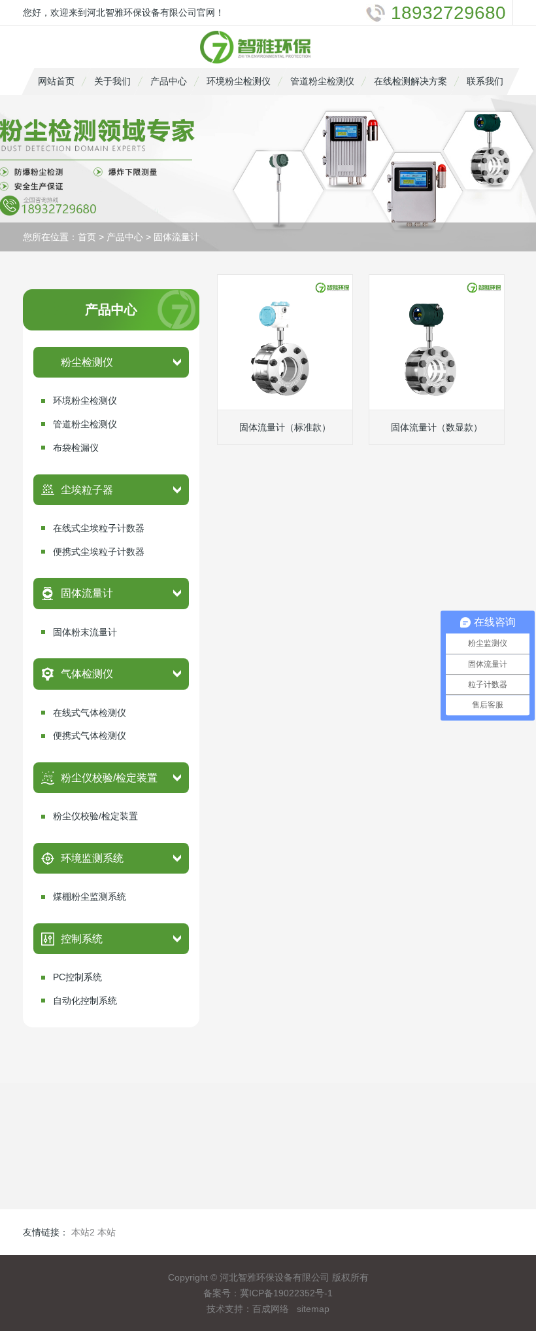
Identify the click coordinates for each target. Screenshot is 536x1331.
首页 (87, 237)
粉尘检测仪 (87, 362)
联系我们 (485, 81)
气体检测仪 (87, 673)
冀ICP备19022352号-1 (286, 1293)
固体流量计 (176, 237)
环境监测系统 (92, 858)
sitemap (313, 1309)
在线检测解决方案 (410, 81)
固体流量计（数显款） (436, 427)
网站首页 (56, 81)
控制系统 (82, 938)
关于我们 (112, 81)
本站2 (83, 1232)
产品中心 (168, 81)
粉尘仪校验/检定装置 (109, 777)
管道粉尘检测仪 (322, 81)
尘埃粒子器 (87, 489)
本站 (106, 1232)
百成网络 (270, 1309)
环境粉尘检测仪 (239, 81)
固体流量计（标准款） (285, 427)
